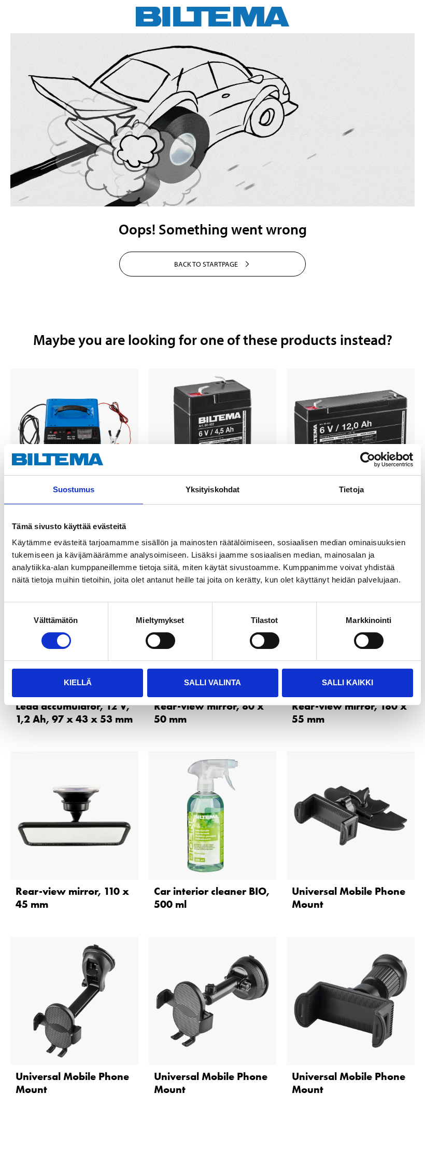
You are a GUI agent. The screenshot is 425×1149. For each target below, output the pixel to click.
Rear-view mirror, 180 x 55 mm (349, 712)
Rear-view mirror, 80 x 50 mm (209, 712)
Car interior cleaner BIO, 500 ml (212, 897)
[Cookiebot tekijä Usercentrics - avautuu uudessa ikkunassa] (367, 459)
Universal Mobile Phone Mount (348, 897)
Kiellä (78, 682)
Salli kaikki (347, 682)
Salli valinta (212, 682)
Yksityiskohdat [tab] (212, 489)
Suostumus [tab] (74, 489)
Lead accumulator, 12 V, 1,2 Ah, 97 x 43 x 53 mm (74, 712)
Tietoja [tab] (351, 489)
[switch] (160, 640)
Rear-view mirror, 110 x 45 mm (72, 897)
